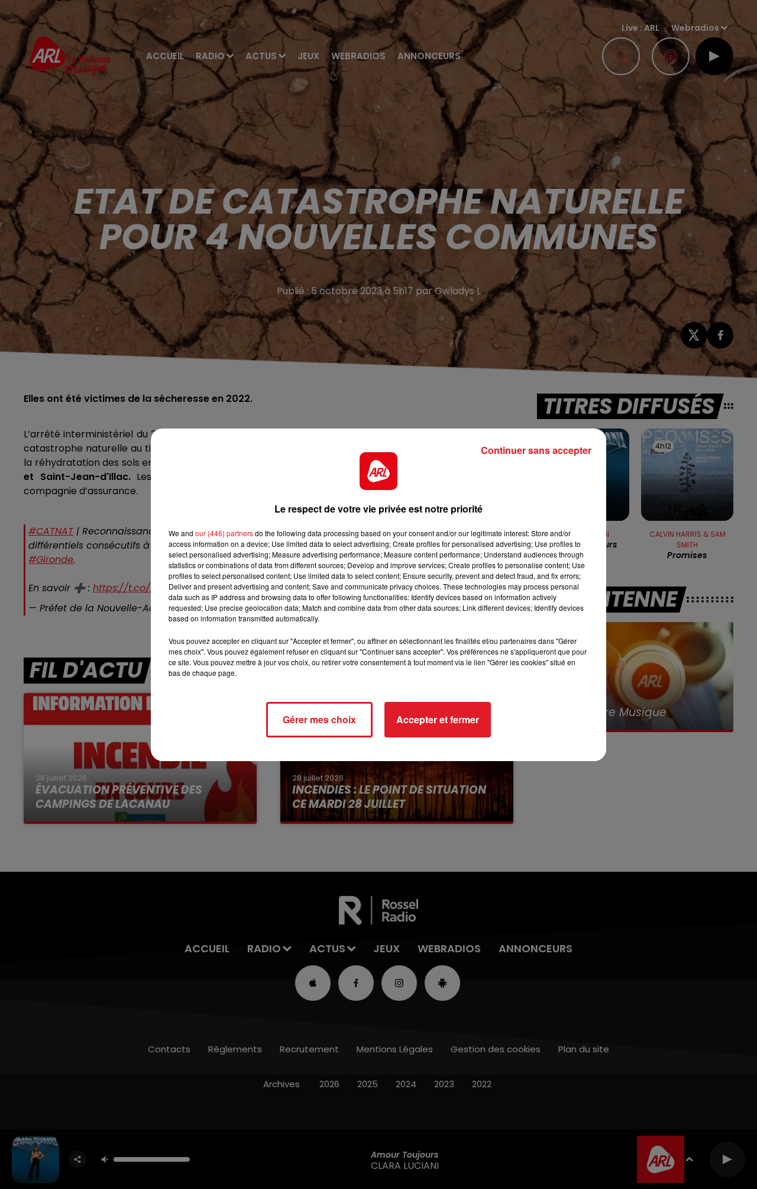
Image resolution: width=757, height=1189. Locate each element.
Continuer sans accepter (536, 450)
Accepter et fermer (437, 719)
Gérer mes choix (319, 719)
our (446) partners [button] (224, 533)
